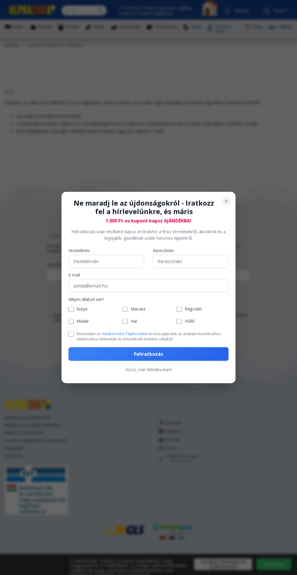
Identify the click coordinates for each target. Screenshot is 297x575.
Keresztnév (163, 250)
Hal (134, 321)
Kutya (82, 309)
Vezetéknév (79, 250)
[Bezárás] (226, 201)
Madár (83, 321)
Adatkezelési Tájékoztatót (125, 333)
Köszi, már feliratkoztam (149, 369)
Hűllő (189, 321)
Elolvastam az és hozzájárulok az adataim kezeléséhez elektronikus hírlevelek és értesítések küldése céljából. (149, 336)
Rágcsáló (193, 309)
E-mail (74, 274)
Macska (138, 309)
